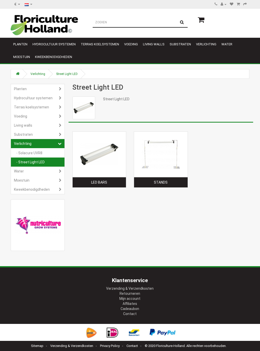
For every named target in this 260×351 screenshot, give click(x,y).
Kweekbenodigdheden (53, 57)
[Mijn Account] (223, 4)
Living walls (154, 44)
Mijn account (129, 299)
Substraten (180, 44)
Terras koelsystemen (100, 44)
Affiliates (130, 304)
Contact (130, 314)
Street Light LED (67, 74)
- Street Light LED (29, 162)
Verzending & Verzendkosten (130, 288)
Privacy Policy (110, 346)
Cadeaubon (130, 309)
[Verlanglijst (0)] (231, 4)
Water (226, 44)
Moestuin (21, 57)
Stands (161, 182)
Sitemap (37, 346)
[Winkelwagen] (238, 4)
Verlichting (206, 44)
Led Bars (99, 182)
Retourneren (130, 293)
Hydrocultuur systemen (54, 44)
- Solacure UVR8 (28, 153)
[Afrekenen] (245, 4)
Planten (20, 44)
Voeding (131, 44)
